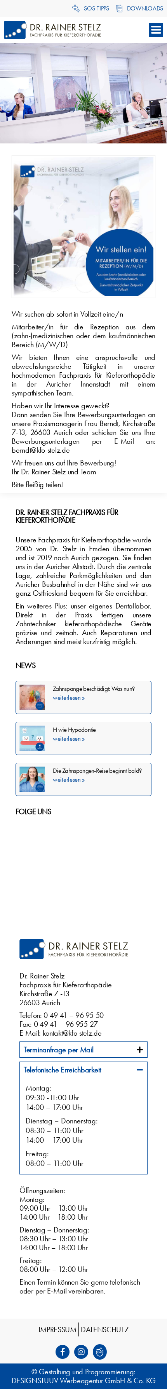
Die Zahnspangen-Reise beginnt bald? (97, 770)
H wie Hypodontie (74, 729)
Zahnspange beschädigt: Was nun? (93, 688)
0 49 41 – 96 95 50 (73, 1015)
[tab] (83, 1049)
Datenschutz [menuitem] (105, 1329)
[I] (83, 1352)
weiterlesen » (69, 697)
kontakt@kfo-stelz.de (72, 1033)
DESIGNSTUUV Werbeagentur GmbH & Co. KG (84, 1380)
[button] (156, 30)
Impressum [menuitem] (57, 1329)
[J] (102, 1352)
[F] (65, 1352)
